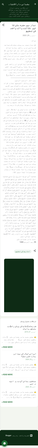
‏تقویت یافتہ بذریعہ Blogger (17, 435)
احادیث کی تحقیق (22, 251)
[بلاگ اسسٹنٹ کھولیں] (4, 443)
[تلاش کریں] (3, 4)
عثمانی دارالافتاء (19, 4)
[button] (3, 25)
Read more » (7, 347)
